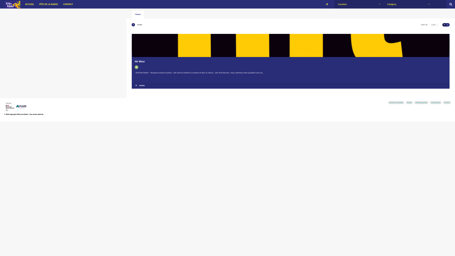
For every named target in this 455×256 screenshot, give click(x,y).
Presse (409, 103)
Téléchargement (421, 103)
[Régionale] (136, 67)
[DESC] (448, 25)
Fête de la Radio (48, 4)
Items (138, 14)
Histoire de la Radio (396, 103)
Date (433, 24)
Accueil (29, 4)
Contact (68, 4)
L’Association (435, 103)
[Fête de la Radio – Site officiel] (12, 8)
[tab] (138, 14)
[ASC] (444, 25)
